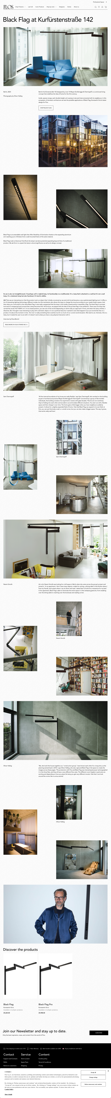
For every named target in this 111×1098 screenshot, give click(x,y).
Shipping (24, 1066)
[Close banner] (108, 1070)
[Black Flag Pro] (55, 976)
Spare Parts (24, 1062)
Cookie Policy (9, 1089)
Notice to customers (9, 1066)
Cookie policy (43, 1059)
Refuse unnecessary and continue (93, 1084)
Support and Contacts (10, 1059)
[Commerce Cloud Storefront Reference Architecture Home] (8, 7)
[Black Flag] (20, 976)
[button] (100, 2)
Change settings (93, 1077)
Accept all (93, 1072)
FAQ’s (5, 1062)
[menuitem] (20, 7)
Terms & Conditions (45, 1062)
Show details (8, 1094)
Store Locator (25, 1059)
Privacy (41, 1066)
